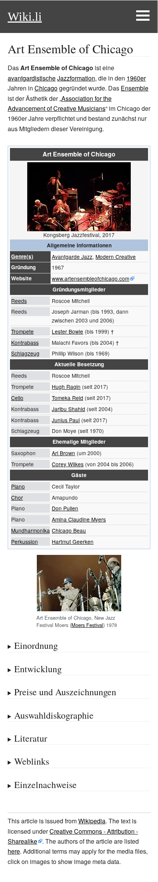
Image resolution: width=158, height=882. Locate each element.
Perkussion (24, 541)
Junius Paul (66, 420)
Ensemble (134, 88)
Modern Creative (115, 256)
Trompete (22, 331)
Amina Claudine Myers (79, 519)
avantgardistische (32, 78)
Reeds (19, 300)
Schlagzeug (25, 353)
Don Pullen (65, 508)
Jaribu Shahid (68, 409)
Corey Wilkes (68, 464)
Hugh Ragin (66, 386)
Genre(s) (22, 256)
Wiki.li (25, 16)
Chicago (46, 88)
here (14, 851)
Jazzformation (76, 78)
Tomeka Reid (67, 398)
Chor (17, 497)
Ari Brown (63, 453)
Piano (18, 486)
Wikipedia (91, 820)
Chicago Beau (69, 530)
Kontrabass (25, 342)
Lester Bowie (67, 331)
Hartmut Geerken (73, 541)
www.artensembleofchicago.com (90, 278)
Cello (17, 398)
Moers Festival (87, 625)
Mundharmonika (30, 530)
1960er (136, 78)
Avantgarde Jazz (72, 256)
